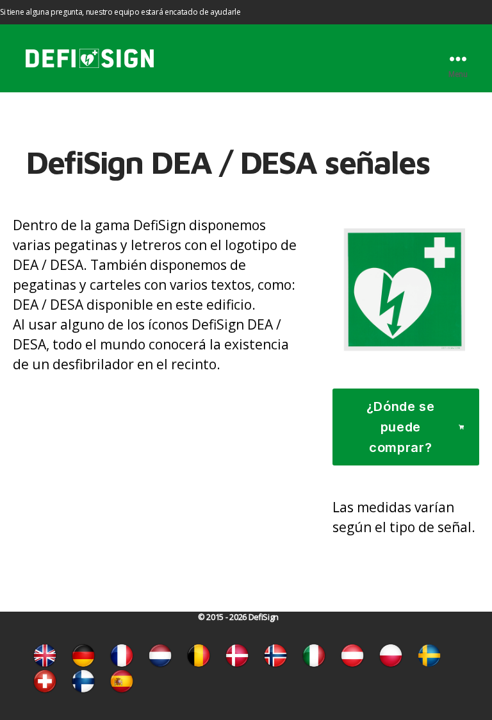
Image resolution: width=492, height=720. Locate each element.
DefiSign (264, 617)
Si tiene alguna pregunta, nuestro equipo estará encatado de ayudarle (120, 11)
